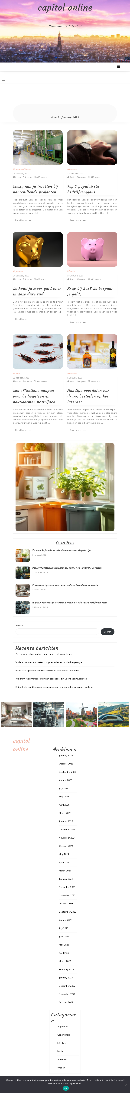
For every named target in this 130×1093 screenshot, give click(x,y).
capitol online (65, 7)
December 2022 (67, 985)
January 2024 (66, 878)
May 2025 (64, 796)
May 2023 (64, 944)
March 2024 (65, 870)
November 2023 (67, 895)
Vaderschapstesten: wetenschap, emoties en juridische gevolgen (67, 567)
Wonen (27, 169)
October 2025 (66, 763)
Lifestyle (71, 271)
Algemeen (18, 169)
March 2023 (65, 961)
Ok (65, 1088)
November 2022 (67, 994)
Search (19, 625)
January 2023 (66, 977)
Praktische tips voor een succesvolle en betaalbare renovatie (65, 585)
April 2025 (64, 804)
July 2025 (63, 788)
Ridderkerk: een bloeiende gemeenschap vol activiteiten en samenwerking (54, 687)
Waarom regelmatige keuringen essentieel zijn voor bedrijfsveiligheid (69, 602)
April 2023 (64, 953)
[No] (126, 1084)
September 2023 (67, 911)
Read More (21, 220)
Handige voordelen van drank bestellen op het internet (88, 396)
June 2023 (64, 936)
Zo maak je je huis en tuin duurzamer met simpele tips (61, 550)
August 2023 (65, 920)
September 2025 (67, 771)
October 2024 (66, 846)
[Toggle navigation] (3, 81)
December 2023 (67, 887)
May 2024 (64, 854)
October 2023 (66, 903)
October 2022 (66, 1002)
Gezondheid (63, 1034)
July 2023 (63, 928)
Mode (60, 1051)
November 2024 (67, 837)
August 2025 (65, 780)
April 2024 (64, 862)
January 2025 (66, 821)
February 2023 (66, 969)
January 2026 (66, 755)
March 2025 (65, 813)
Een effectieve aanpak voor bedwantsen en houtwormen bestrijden (34, 396)
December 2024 (67, 829)
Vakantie (62, 1059)
